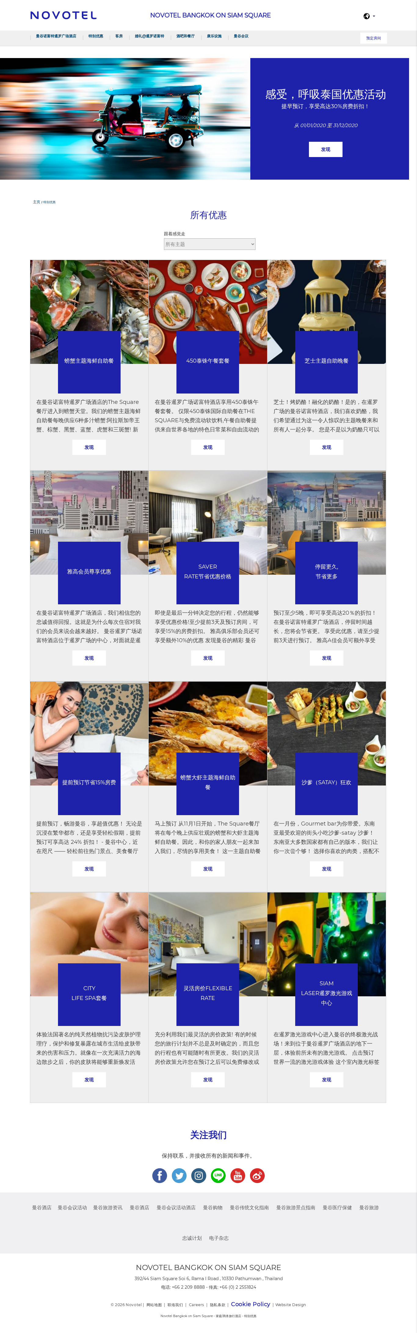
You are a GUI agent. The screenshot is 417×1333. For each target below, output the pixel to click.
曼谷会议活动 (72, 1207)
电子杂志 (219, 1238)
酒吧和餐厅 (185, 36)
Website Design (290, 1304)
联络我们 (175, 1304)
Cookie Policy (250, 1304)
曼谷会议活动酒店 (176, 1207)
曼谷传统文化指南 (249, 1207)
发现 (325, 149)
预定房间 (373, 38)
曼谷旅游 (369, 1207)
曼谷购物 (213, 1207)
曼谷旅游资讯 (107, 1207)
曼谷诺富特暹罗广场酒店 (56, 36)
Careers (196, 1304)
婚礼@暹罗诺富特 (149, 36)
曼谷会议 (241, 36)
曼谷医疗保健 (337, 1207)
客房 (119, 36)
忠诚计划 (192, 1238)
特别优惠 (96, 36)
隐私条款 (217, 1304)
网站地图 (154, 1304)
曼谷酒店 (42, 1207)
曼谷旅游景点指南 (295, 1207)
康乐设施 (214, 36)
